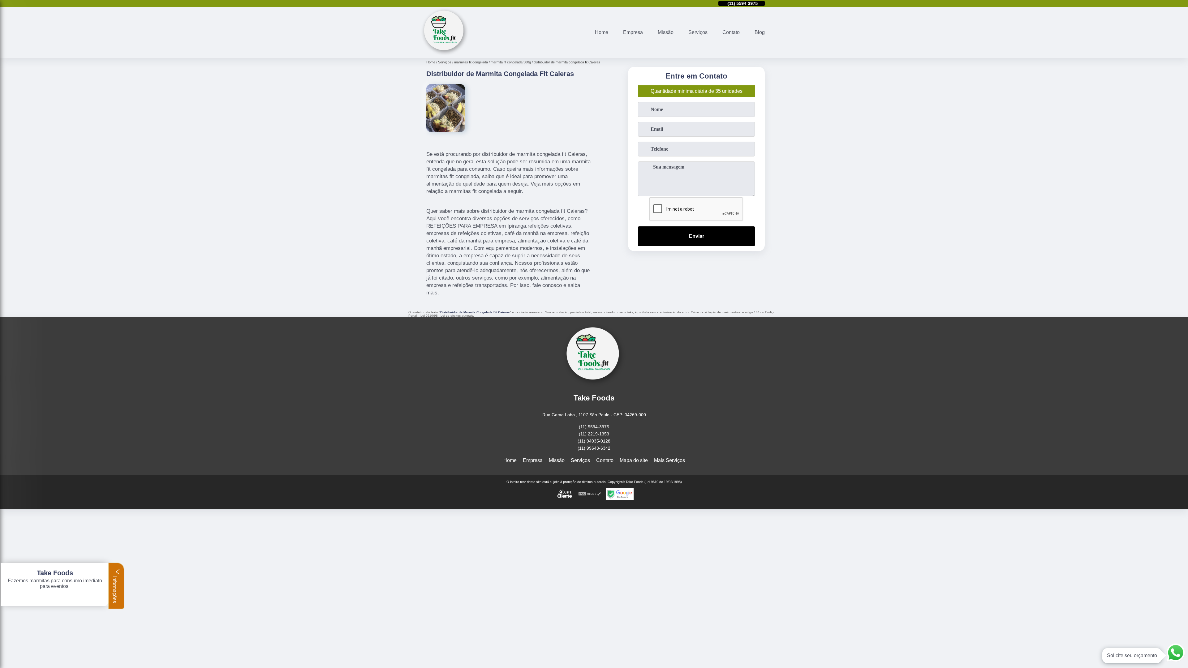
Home (601, 32)
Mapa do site (634, 460)
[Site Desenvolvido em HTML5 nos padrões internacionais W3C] (589, 494)
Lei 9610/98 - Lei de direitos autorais (446, 315)
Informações (114, 589)
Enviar (696, 236)
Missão (666, 32)
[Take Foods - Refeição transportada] (445, 54)
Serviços (698, 32)
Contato (731, 32)
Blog (760, 32)
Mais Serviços (669, 460)
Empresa (633, 32)
